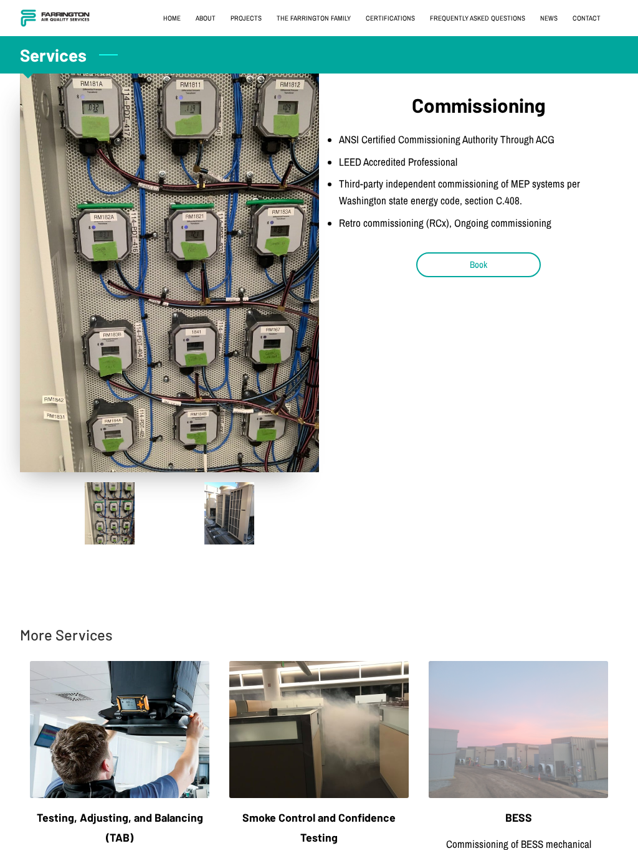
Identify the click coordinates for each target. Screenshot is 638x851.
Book (478, 265)
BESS (518, 817)
